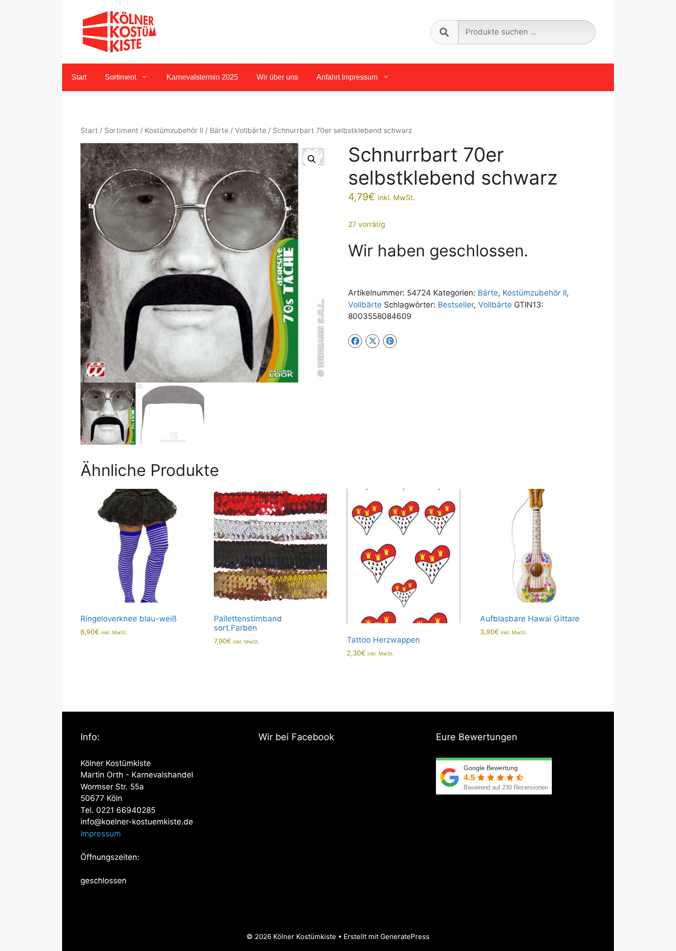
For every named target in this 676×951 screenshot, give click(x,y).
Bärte (219, 130)
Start (78, 77)
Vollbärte (250, 130)
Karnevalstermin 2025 (202, 77)
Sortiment (120, 77)
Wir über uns (277, 77)
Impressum (100, 833)
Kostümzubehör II (174, 130)
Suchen (444, 32)
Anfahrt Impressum (347, 77)
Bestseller (456, 304)
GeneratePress (405, 936)
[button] (312, 159)
